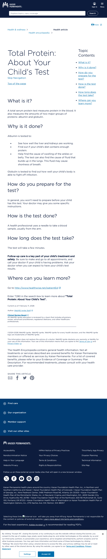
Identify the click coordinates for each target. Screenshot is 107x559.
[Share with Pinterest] (32, 377)
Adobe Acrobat (36, 525)
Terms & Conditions (48, 460)
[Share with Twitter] (24, 377)
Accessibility (9, 450)
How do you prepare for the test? (87, 75)
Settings (27, 554)
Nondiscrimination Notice (15, 455)
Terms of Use (84, 341)
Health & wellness (16, 29)
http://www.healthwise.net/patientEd (36, 287)
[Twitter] (6, 478)
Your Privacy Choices (48, 455)
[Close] (103, 534)
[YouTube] (21, 478)
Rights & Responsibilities (50, 465)
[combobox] (47, 13)
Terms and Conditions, (75, 546)
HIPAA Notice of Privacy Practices (54, 450)
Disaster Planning (90, 455)
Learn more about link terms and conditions (64, 519)
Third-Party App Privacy (93, 450)
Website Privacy (10, 465)
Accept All (45, 554)
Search (93, 13)
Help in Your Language (13, 460)
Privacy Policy (13, 343)
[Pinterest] (28, 478)
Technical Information (91, 460)
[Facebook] (13, 478)
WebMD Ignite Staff (22, 310)
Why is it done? (87, 67)
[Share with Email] (10, 377)
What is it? (84, 62)
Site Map (86, 465)
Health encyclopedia (39, 33)
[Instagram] (36, 478)
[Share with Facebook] (17, 377)
